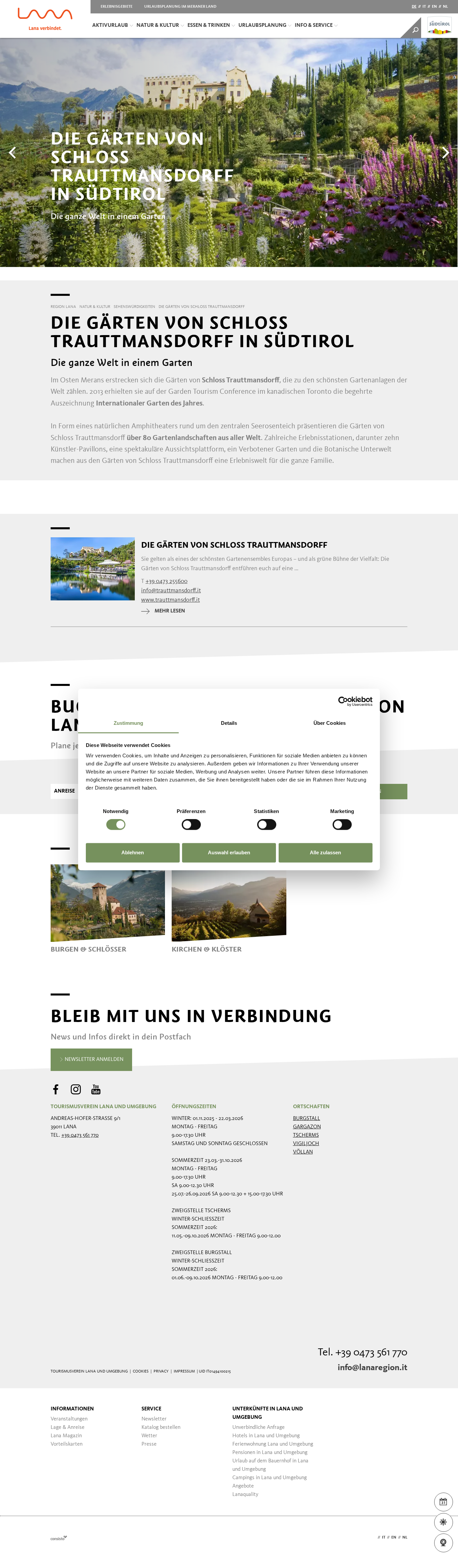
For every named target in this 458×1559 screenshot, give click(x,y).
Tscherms (306, 1135)
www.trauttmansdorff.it (170, 600)
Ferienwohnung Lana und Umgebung (272, 1444)
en (434, 7)
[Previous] (13, 153)
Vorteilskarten (66, 1444)
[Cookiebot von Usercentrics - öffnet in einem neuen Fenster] (343, 701)
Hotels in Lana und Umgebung (266, 1436)
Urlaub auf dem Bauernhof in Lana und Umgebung (270, 1465)
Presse (149, 1444)
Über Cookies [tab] (329, 723)
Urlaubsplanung (262, 25)
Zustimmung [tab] (129, 723)
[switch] (191, 824)
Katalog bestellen (160, 1427)
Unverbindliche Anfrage (258, 1427)
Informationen (72, 1409)
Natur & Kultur (157, 25)
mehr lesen (170, 611)
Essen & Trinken (208, 25)
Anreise (64, 791)
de (414, 7)
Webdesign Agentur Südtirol (59, 1538)
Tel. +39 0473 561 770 (362, 1352)
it (424, 7)
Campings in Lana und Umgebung (269, 1478)
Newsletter (154, 1419)
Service (151, 1409)
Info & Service (314, 25)
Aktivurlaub (110, 25)
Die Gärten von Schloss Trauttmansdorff (234, 545)
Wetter (149, 1436)
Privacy (161, 1371)
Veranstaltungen (69, 1419)
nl (445, 7)
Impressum (184, 1371)
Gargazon (307, 1127)
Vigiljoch (306, 1143)
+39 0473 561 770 (80, 1135)
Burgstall (306, 1118)
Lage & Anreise (67, 1427)
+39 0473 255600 (166, 581)
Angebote (243, 1486)
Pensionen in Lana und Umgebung (269, 1452)
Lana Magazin (66, 1436)
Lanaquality (245, 1494)
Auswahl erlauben (229, 852)
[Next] (445, 153)
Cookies (141, 1371)
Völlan (303, 1152)
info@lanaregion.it (372, 1367)
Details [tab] (229, 723)
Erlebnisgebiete (116, 7)
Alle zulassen (325, 852)
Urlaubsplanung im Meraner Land (180, 7)
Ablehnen (132, 852)
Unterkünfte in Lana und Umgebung (267, 1413)
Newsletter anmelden (93, 1059)
